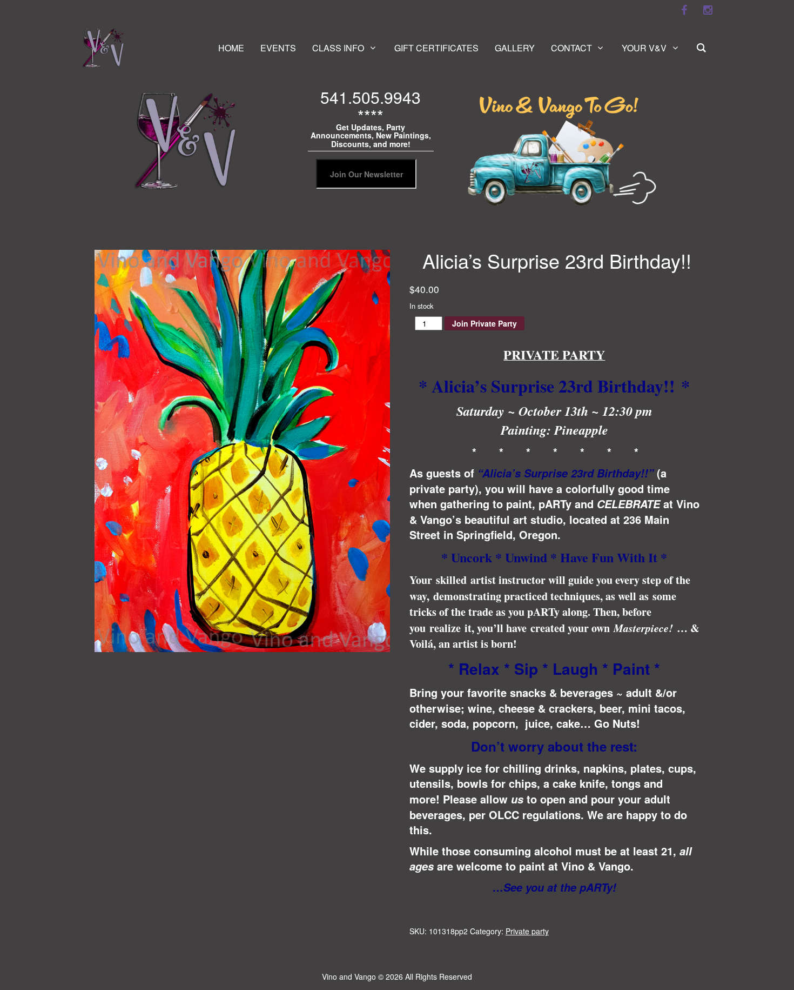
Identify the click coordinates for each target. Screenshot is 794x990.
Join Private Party (484, 323)
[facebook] (683, 10)
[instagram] (707, 10)
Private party (527, 931)
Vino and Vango (349, 976)
